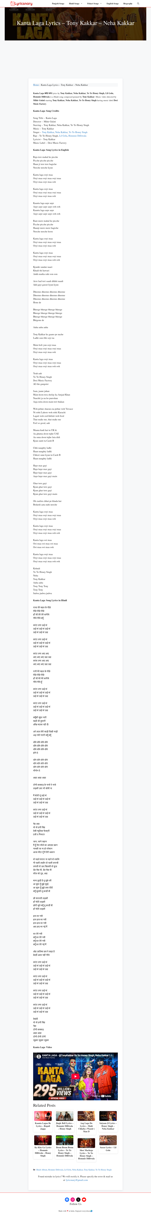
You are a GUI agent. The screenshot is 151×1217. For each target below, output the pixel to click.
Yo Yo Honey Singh (78, 132)
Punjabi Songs (58, 3)
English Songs (113, 3)
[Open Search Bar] (138, 3)
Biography (127, 3)
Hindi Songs (74, 3)
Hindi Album (41, 1169)
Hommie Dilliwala (77, 135)
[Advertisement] (75, 58)
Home (36, 84)
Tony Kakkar (48, 132)
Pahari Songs (93, 3)
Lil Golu (63, 135)
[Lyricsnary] (21, 3)
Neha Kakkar (61, 132)
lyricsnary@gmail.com (77, 1180)
